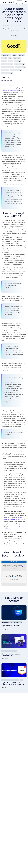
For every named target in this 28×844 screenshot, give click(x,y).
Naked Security (6, 55)
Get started (19, 2)
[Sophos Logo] (6, 2)
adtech (14, 55)
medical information (7, 64)
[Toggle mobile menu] (26, 2)
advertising (21, 55)
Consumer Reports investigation (10, 90)
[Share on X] (5, 81)
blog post (19, 411)
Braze (10, 58)
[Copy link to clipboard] (2, 81)
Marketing (17, 61)
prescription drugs (20, 67)
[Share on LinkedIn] (8, 81)
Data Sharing (17, 58)
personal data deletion (7, 67)
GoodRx (4, 61)
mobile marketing (19, 64)
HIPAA (10, 61)
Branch (4, 58)
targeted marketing (7, 73)
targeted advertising (16, 70)
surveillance (5, 70)
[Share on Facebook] (11, 81)
